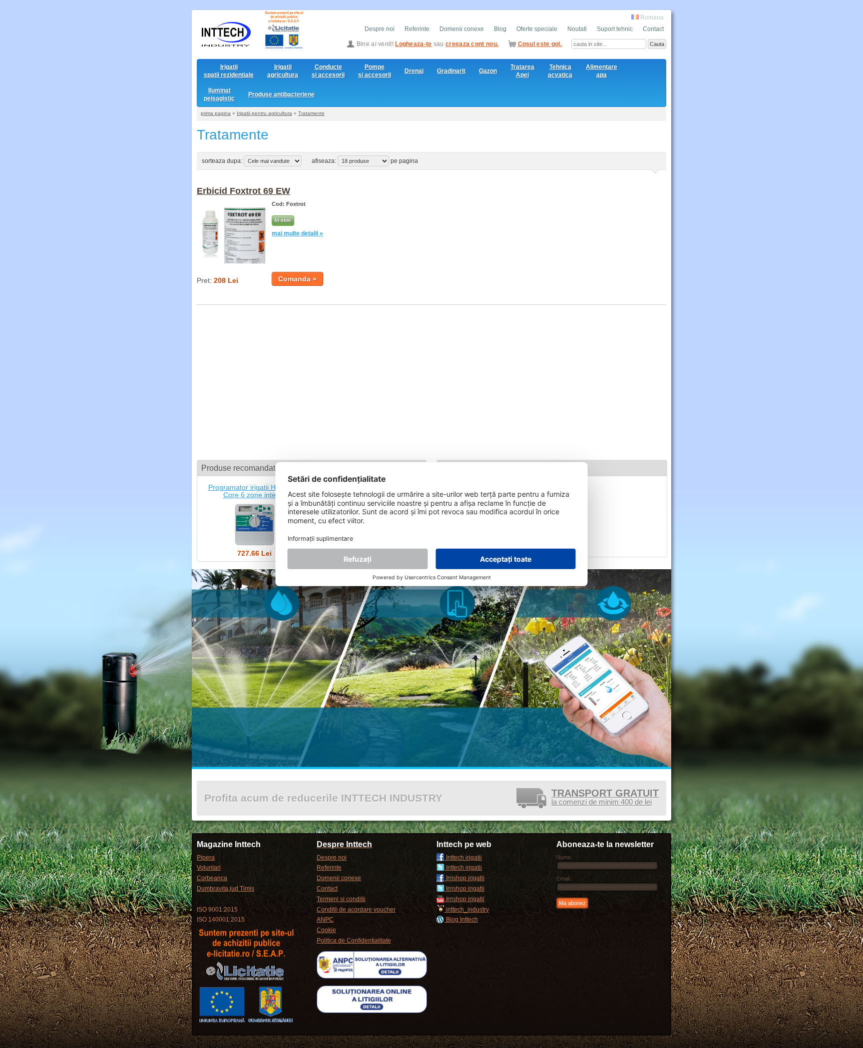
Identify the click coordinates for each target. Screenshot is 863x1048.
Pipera (206, 857)
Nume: (564, 857)
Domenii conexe (461, 28)
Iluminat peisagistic (219, 94)
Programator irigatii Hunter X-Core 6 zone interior (254, 491)
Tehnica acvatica (560, 70)
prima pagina (216, 113)
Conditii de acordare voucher (356, 909)
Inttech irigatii (463, 857)
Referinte (417, 28)
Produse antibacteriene (281, 94)
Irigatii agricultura (282, 70)
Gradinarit (451, 70)
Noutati (577, 28)
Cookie (326, 930)
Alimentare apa (601, 70)
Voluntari (209, 867)
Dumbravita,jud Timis (225, 888)
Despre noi (380, 28)
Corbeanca (212, 878)
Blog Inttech (461, 919)
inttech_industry (466, 909)
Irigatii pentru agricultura (264, 113)
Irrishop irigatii (464, 878)
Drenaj (414, 70)
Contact (653, 28)
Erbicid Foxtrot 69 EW (243, 191)
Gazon (488, 70)
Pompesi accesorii (374, 70)
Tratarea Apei (522, 70)
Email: (563, 879)
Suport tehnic (615, 28)
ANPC (325, 919)
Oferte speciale (536, 28)
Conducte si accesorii (328, 70)
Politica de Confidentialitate (354, 940)
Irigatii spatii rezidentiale (229, 70)
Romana (651, 17)
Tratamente (311, 113)
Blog (500, 28)
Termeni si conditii (341, 899)
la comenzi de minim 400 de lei (605, 798)
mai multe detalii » (297, 233)
